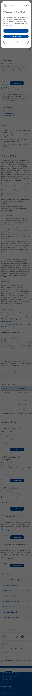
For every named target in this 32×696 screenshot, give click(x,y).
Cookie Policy (9, 25)
